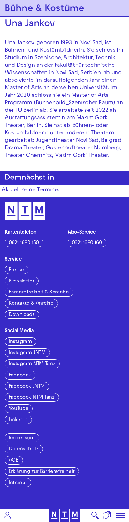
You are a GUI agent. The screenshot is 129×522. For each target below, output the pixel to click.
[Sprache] (107, 515)
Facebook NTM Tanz (31, 397)
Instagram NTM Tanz (32, 364)
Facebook (20, 375)
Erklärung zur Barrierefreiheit (42, 471)
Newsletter (21, 281)
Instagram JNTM (27, 353)
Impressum (22, 438)
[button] (7, 515)
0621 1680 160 (87, 243)
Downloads (22, 315)
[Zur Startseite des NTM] (64, 515)
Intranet (18, 483)
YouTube (18, 408)
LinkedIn (18, 420)
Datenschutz (24, 449)
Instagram (20, 341)
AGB (13, 460)
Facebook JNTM (27, 386)
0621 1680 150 (24, 243)
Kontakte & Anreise (31, 303)
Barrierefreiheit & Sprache (39, 292)
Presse (16, 270)
